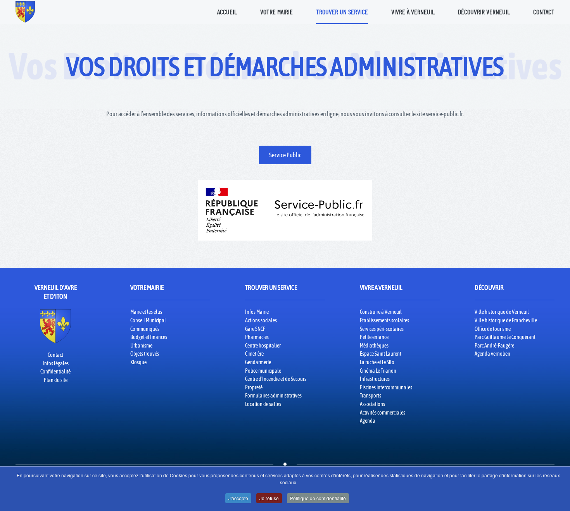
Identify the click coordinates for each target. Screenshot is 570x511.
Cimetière (254, 354)
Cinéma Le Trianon (378, 371)
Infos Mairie (257, 312)
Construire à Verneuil (381, 312)
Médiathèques (374, 345)
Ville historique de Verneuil (502, 312)
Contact (543, 11)
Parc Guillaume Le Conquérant (505, 337)
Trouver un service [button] (342, 11)
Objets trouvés (144, 354)
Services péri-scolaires (382, 329)
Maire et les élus (146, 312)
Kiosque (138, 362)
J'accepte (238, 498)
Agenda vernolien (492, 354)
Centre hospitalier (263, 345)
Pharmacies (257, 337)
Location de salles (263, 404)
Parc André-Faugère (494, 345)
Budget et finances (148, 337)
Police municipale (263, 371)
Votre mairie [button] (276, 11)
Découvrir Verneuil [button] (484, 11)
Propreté (254, 387)
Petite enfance (374, 337)
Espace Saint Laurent (380, 354)
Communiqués (144, 329)
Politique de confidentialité (318, 498)
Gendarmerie (258, 362)
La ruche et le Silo (377, 362)
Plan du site (55, 380)
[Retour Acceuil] (25, 11)
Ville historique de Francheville (506, 320)
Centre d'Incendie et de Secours (275, 379)
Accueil (227, 11)
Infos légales (56, 363)
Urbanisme (141, 345)
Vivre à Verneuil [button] (413, 11)
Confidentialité (55, 371)
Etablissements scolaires (384, 320)
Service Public (285, 154)
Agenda (367, 421)
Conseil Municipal (148, 320)
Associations (372, 404)
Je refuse (269, 498)
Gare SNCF (255, 329)
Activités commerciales (382, 412)
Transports (370, 395)
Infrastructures (375, 379)
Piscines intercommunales (386, 387)
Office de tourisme (493, 329)
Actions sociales (261, 320)
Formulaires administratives (273, 395)
